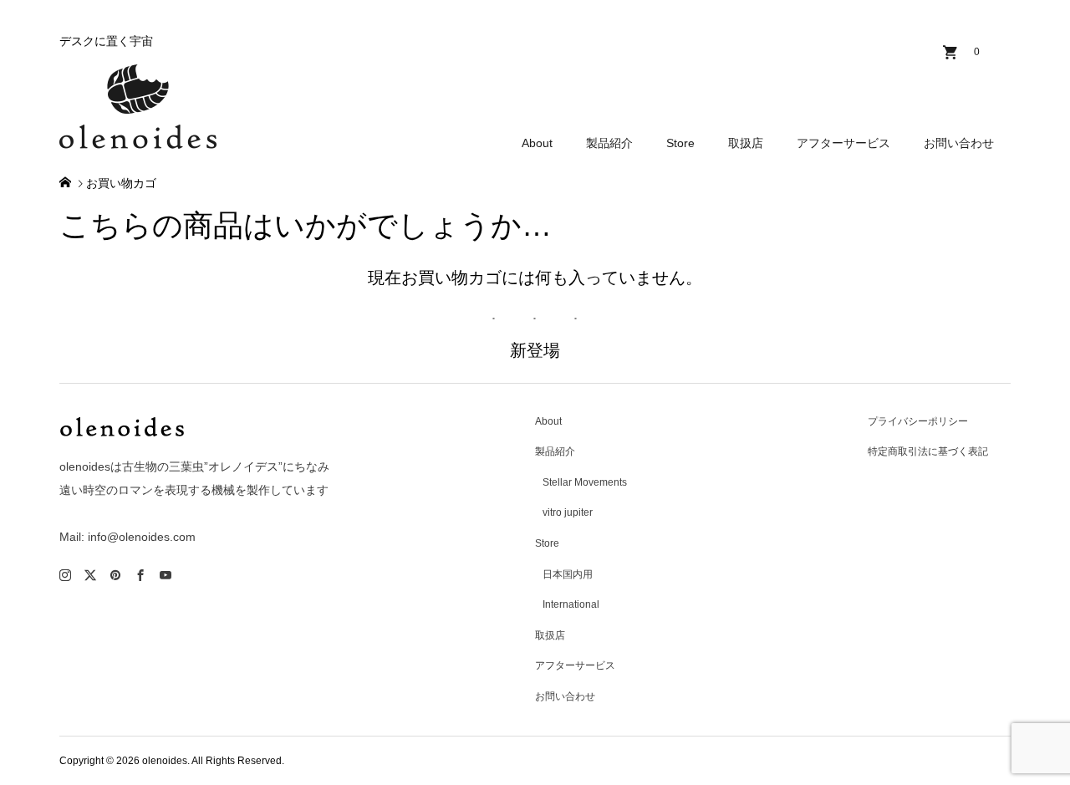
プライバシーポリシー (918, 421)
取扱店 (745, 143)
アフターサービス (843, 143)
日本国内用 (568, 574)
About (537, 143)
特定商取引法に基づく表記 (928, 451)
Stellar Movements (585, 482)
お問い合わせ (959, 143)
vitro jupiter (568, 512)
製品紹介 (609, 143)
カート (977, 52)
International (571, 604)
